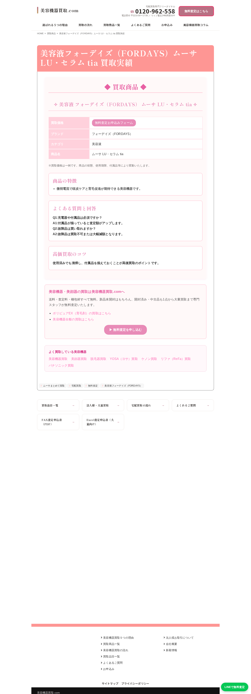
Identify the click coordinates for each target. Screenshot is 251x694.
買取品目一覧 (58, 405)
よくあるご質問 (192, 405)
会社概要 (171, 643)
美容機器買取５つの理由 (118, 637)
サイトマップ (110, 683)
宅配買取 (76, 385)
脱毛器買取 (98, 358)
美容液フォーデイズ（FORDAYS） (123, 385)
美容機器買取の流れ (115, 650)
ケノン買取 (149, 358)
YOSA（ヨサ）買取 (124, 358)
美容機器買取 (58, 358)
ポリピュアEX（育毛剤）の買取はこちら (82, 313)
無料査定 (92, 385)
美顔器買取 (79, 358)
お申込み (108, 669)
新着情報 (171, 650)
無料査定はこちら (196, 11)
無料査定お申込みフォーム (114, 122)
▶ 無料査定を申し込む (125, 329)
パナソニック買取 (61, 365)
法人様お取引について (180, 637)
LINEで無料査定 (235, 687)
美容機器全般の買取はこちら (73, 319)
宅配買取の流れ (148, 405)
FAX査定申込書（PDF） (58, 422)
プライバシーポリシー (135, 683)
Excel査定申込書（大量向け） (103, 422)
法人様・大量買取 (103, 405)
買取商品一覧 (111, 643)
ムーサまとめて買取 (54, 385)
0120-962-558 (155, 11)
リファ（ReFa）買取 (176, 358)
